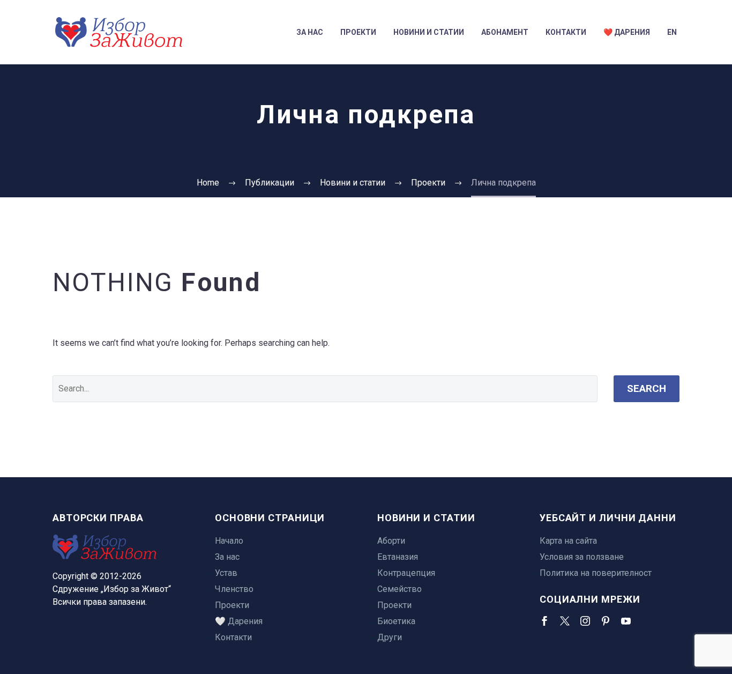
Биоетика (396, 621)
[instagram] (585, 621)
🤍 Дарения (239, 621)
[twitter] (565, 621)
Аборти (391, 541)
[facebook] (544, 621)
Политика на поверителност (596, 573)
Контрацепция (406, 573)
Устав (226, 573)
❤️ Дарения (626, 32)
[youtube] (626, 621)
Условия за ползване (582, 557)
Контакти (566, 32)
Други (389, 637)
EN (672, 32)
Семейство (399, 589)
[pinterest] (605, 621)
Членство (234, 589)
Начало (229, 541)
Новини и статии (428, 32)
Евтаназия (397, 557)
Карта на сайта (568, 541)
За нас (309, 32)
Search (646, 388)
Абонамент (504, 32)
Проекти (358, 32)
